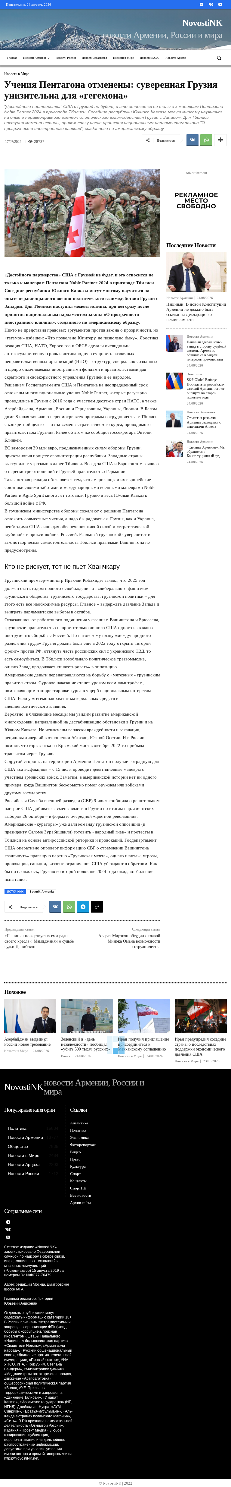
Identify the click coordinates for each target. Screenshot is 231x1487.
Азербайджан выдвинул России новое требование (27, 1042)
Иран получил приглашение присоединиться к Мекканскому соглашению (143, 1044)
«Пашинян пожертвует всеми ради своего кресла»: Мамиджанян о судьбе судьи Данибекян (39, 941)
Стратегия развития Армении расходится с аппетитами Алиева (204, 422)
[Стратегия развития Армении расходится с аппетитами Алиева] (174, 419)
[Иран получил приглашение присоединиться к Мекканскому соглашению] (144, 1016)
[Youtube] (220, 4)
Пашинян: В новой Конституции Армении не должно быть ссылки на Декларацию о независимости (196, 312)
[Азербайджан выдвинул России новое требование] (30, 1016)
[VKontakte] (211, 4)
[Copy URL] (97, 907)
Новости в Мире (16, 74)
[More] (220, 140)
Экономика (194, 374)
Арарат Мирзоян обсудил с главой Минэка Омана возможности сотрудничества (129, 941)
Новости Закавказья (201, 412)
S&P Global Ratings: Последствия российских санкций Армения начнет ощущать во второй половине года (205, 388)
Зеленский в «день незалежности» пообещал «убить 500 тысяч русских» (85, 1044)
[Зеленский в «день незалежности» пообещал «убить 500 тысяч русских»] (87, 1016)
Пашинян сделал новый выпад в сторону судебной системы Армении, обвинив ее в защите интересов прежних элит (206, 351)
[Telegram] (201, 4)
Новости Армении (179, 298)
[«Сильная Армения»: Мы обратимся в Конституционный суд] (174, 448)
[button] (219, 57)
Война (65, 1056)
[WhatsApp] (206, 140)
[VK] (192, 140)
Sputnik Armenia (41, 891)
